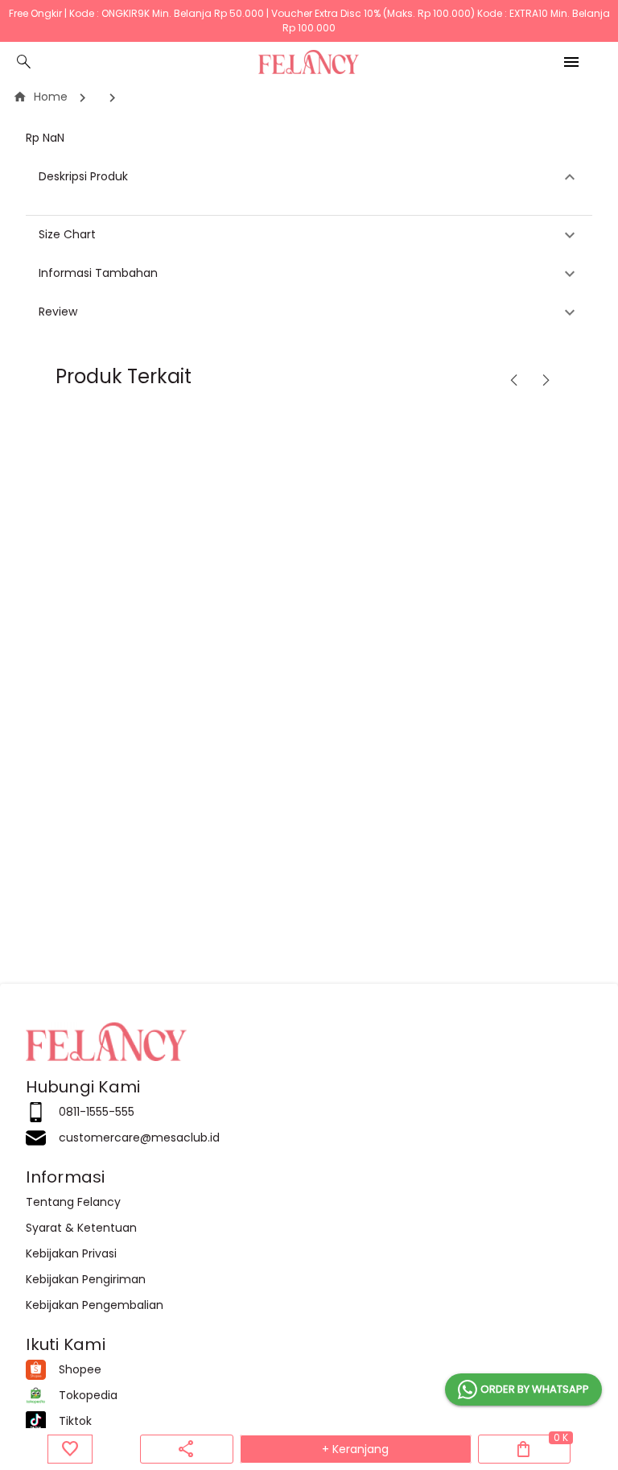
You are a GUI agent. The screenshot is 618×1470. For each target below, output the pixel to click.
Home (40, 97)
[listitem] (308, 1112)
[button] (309, 177)
